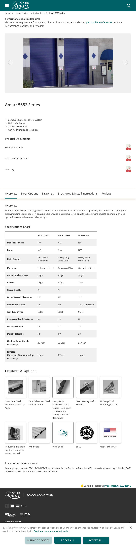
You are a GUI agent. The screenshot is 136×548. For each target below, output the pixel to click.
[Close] (130, 527)
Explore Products (21, 13)
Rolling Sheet (39, 13)
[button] (7, 5)
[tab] (11, 194)
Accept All (96, 540)
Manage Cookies (38, 540)
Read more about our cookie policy (51, 531)
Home (7, 13)
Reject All (67, 540)
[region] (68, 535)
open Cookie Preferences (99, 22)
